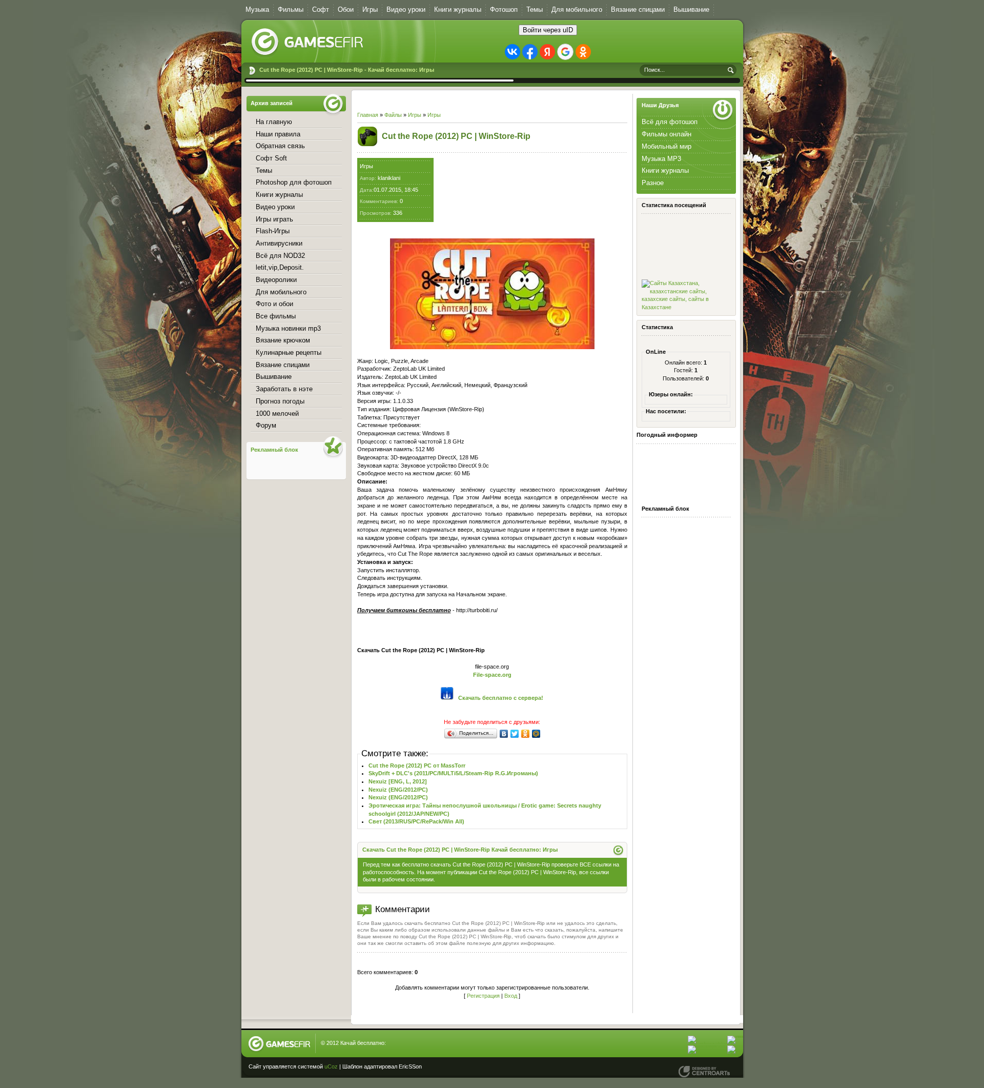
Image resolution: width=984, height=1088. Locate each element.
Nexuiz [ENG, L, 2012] (397, 781)
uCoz (331, 1066)
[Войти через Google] (565, 52)
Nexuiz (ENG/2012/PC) (398, 790)
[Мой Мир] (536, 733)
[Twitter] (514, 733)
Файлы (393, 115)
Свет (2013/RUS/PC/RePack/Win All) (416, 821)
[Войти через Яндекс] (547, 51)
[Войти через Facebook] (530, 51)
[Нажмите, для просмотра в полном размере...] (492, 347)
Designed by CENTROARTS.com (704, 1071)
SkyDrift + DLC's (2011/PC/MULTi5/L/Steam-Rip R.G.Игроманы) (453, 773)
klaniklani (389, 178)
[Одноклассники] (525, 733)
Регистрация (483, 996)
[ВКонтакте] (504, 733)
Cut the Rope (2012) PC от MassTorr (416, 765)
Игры (414, 115)
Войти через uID (548, 30)
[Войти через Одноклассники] (583, 51)
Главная (367, 115)
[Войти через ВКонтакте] (512, 51)
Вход (510, 996)
